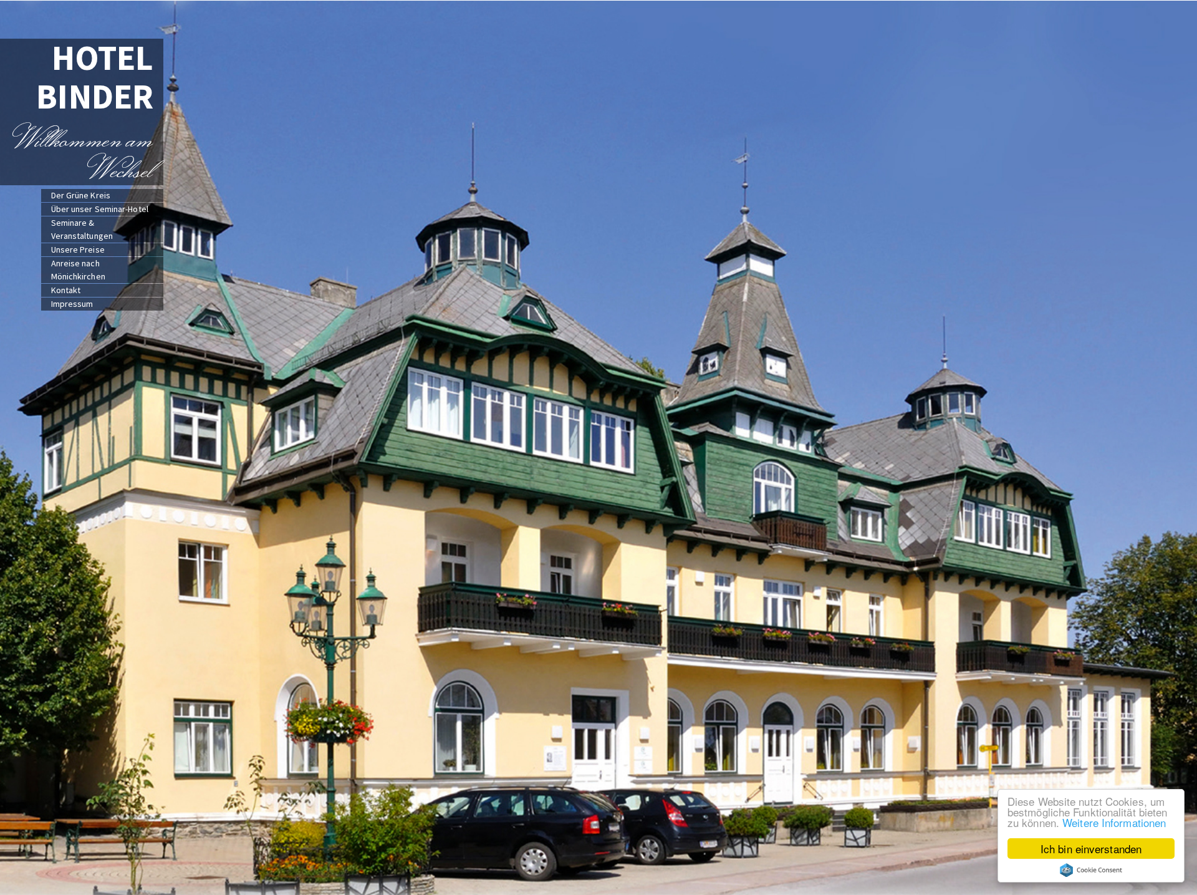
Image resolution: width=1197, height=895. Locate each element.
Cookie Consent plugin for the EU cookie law (1091, 870)
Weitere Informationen (1114, 822)
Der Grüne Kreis (81, 195)
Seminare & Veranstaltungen (82, 229)
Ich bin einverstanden (1091, 848)
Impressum (72, 303)
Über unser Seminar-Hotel (99, 209)
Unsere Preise (78, 249)
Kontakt (66, 290)
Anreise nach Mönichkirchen (78, 270)
